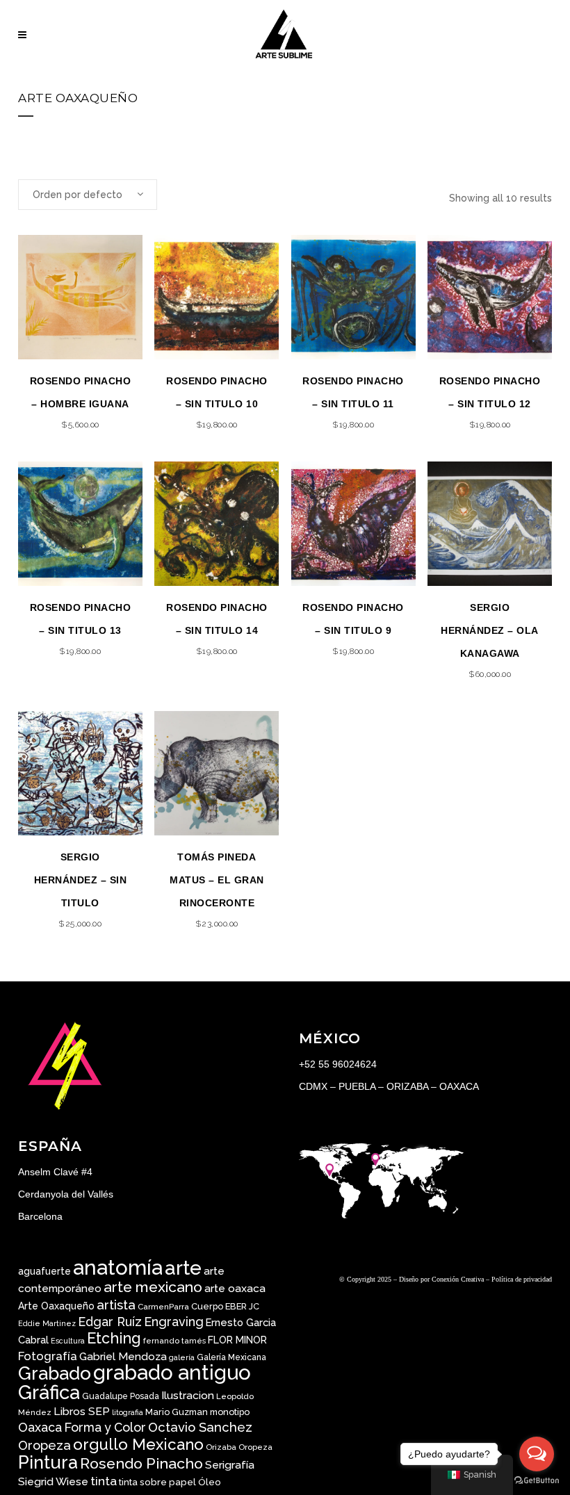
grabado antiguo (172, 1372)
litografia (127, 1412)
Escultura (68, 1341)
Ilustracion (187, 1395)
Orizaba (221, 1447)
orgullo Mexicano (138, 1444)
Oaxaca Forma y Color (82, 1427)
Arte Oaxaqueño (56, 1306)
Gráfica (49, 1392)
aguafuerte (44, 1271)
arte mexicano (153, 1287)
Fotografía (47, 1356)
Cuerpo (207, 1306)
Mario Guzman (176, 1412)
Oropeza (255, 1447)
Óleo (209, 1481)
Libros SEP (82, 1411)
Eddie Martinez (47, 1323)
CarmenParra (163, 1307)
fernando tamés (174, 1341)
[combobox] (87, 194)
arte (183, 1268)
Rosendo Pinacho (141, 1463)
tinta (103, 1481)
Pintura (48, 1462)
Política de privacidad (521, 1279)
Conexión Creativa (458, 1279)
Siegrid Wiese (53, 1481)
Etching (114, 1338)
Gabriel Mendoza (123, 1356)
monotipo (230, 1412)
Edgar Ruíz (110, 1321)
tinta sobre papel (157, 1481)
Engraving (174, 1321)
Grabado (54, 1373)
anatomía (118, 1267)
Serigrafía (229, 1464)
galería (182, 1357)
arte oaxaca (235, 1288)
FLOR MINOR (237, 1340)
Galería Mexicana (231, 1357)
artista (116, 1304)
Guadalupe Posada (120, 1396)
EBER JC (242, 1306)
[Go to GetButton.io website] (536, 1480)
